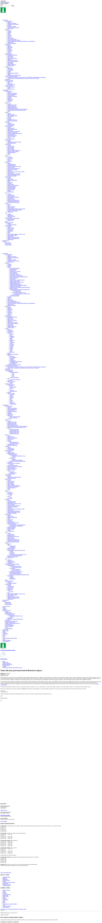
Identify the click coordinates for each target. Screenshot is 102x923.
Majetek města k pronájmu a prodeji (14, 141)
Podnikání (5, 632)
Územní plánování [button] (11, 565)
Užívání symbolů (13, 403)
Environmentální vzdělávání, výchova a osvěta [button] (16, 550)
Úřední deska (7, 79)
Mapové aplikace (11, 147)
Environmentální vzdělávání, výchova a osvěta (16, 208)
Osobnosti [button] (9, 332)
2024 (13, 374)
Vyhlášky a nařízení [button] (11, 384)
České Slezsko (10, 68)
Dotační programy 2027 (12, 104)
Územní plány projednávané (15, 572)
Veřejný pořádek (13, 386)
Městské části (5, 879)
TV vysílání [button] (10, 494)
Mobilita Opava (10, 220)
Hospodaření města (6, 877)
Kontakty (9, 34)
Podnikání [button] (7, 162)
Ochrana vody (10, 229)
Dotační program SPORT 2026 (13, 201)
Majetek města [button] (8, 139)
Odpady (9, 232)
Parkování (9, 118)
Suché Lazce (10, 49)
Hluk (8, 233)
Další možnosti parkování (14, 443)
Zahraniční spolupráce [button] (9, 222)
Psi (10, 389)
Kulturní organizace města (12, 132)
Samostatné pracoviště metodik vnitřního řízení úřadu (20, 287)
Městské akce (10, 130)
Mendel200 (12, 471)
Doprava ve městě (11, 114)
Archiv (9, 111)
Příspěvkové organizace (12, 23)
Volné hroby (12, 358)
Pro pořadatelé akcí (11, 138)
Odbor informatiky (13, 272)
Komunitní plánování (11, 186)
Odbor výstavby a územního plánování (17, 279)
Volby (4, 639)
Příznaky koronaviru (14, 417)
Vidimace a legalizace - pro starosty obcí (22, 293)
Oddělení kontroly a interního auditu (16, 282)
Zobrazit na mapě (3, 810)
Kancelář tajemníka (13, 269)
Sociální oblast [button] (8, 176)
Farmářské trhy (10, 215)
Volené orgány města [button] (9, 80)
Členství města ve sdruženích (13, 73)
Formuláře (9, 31)
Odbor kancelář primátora (14, 268)
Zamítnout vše (9, 921)
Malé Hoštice (10, 47)
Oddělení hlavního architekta (15, 286)
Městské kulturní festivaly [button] (12, 453)
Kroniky (9, 72)
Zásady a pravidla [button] (11, 393)
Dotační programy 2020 (14, 429)
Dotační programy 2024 (14, 433)
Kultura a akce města (7, 610)
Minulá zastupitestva (11, 84)
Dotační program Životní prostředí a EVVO (18, 554)
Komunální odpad (13, 391)
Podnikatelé (12, 340)
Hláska (9, 159)
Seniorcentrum (10, 62)
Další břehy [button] (12, 458)
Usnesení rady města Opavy (15, 379)
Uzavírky (9, 117)
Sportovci (12, 345)
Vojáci (11, 350)
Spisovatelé (12, 344)
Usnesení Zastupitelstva (14, 377)
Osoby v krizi (10, 182)
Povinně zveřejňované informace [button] (11, 76)
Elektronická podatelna (12, 43)
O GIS (9, 154)
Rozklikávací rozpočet (12, 26)
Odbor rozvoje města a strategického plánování (18, 276)
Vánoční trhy (10, 217)
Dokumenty (12, 577)
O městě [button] (6, 66)
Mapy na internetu (11, 149)
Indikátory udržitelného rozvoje (13, 238)
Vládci (11, 349)
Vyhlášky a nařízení (11, 86)
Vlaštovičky (10, 50)
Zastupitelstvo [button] (10, 371)
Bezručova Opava (11, 614)
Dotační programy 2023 (14, 432)
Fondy (11, 401)
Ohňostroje (10, 98)
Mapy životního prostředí (12, 235)
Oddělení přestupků (16, 294)
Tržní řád (11, 388)
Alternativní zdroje (11, 125)
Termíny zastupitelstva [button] (14, 372)
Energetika (5, 609)
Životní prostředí (6, 641)
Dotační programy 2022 (14, 431)
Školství (4, 636)
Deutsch (5, 2)
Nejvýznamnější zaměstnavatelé (13, 168)
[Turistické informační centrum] (3, 12)
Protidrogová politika (11, 187)
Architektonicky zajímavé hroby (16, 361)
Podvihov (9, 48)
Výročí (9, 137)
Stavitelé (11, 346)
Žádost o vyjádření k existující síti (14, 150)
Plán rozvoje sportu (11, 199)
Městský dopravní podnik (12, 60)
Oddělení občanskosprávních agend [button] (19, 292)
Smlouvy (9, 37)
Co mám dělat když (11, 95)
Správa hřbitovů (13, 363)
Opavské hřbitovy (13, 357)
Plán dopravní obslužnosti (12, 120)
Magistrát (4, 878)
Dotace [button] (6, 102)
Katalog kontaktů (8, 244)
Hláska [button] (9, 496)
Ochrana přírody (11, 228)
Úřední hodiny (8, 242)
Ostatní (11, 385)
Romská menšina (11, 184)
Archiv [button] (9, 428)
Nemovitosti (12, 394)
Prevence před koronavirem (15, 416)
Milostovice (10, 46)
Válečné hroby (12, 360)
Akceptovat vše (3, 921)
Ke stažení (9, 97)
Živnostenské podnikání (12, 175)
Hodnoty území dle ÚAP (17, 567)
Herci (11, 335)
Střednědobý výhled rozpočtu (13, 24)
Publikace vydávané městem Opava (14, 75)
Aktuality (9, 22)
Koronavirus (10, 100)
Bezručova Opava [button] (13, 454)
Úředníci (11, 348)
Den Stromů (12, 553)
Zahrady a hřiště (11, 207)
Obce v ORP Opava (16, 570)
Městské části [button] (7, 44)
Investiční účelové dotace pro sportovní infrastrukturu (17, 109)
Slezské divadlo (10, 63)
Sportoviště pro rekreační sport (13, 197)
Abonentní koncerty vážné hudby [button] (14, 463)
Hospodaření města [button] (8, 21)
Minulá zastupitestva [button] (11, 381)
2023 (13, 373)
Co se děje (9, 156)
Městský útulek (10, 236)
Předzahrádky (12, 402)
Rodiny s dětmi (10, 179)
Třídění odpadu (10, 239)
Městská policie (10, 99)
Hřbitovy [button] (9, 355)
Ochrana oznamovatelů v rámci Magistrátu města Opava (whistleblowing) (21, 41)
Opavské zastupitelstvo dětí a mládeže (15, 209)
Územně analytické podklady (13, 151)
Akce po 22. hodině (11, 136)
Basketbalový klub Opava (12, 55)
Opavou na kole (11, 116)
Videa (9, 153)
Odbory (9, 33)
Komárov (9, 45)
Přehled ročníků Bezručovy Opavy (18, 455)
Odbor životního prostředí (15, 280)
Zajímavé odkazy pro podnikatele (14, 173)
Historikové (12, 336)
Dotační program (11, 191)
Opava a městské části (16, 569)
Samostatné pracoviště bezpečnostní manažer (18, 285)
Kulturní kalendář (11, 128)
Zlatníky (9, 52)
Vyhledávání (10, 161)
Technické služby (11, 65)
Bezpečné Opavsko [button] (8, 91)
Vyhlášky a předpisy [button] (9, 85)
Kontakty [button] (4, 241)
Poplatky (9, 87)
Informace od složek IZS (12, 93)
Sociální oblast (5, 633)
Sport (4, 634)
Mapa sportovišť (11, 198)
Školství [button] (6, 203)
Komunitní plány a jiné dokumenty (16, 525)
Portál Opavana (6, 240)
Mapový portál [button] (8, 144)
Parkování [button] (9, 441)
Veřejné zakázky (11, 38)
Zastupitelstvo (10, 81)
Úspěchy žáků (10, 211)
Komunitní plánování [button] (11, 523)
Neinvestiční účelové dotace (13, 108)
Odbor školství (12, 278)
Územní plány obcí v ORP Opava (16, 571)
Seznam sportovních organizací (13, 202)
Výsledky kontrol (18, 291)
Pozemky (11, 400)
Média (4, 631)
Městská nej (10, 67)
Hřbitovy (9, 74)
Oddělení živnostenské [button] (16, 290)
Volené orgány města (7, 884)
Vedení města (10, 83)
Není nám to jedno (11, 146)
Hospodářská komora (12, 165)
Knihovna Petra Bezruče (12, 58)
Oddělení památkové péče (15, 283)
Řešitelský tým (12, 578)
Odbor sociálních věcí (14, 277)
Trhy (4, 637)
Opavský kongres (13, 472)
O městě (4, 881)
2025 (13, 375)
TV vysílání (10, 158)
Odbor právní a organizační (15, 274)
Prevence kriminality (11, 188)
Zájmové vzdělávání (11, 206)
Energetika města (11, 123)
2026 (13, 376)
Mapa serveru (5, 909)
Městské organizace (6, 880)
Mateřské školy (13, 546)
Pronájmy (12, 396)
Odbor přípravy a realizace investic (16, 275)
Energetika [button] (7, 121)
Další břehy (10, 617)
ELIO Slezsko (10, 56)
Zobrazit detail (16, 921)
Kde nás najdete (8, 243)
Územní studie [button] (12, 568)
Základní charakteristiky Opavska (14, 174)
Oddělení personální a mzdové (15, 284)
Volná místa (10, 35)
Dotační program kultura (12, 135)
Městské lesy (10, 59)
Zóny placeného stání (14, 442)
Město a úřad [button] (5, 20)
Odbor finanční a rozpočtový (15, 271)
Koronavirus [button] (10, 415)
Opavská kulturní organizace (13, 61)
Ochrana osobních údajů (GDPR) (14, 40)
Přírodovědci (12, 342)
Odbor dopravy (13, 270)
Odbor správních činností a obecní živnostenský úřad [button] (20, 289)
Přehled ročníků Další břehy (17, 460)
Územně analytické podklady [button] (15, 566)
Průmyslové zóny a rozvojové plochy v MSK (16, 171)
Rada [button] (9, 378)
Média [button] (6, 155)
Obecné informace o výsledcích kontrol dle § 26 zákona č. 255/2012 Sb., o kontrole (23, 78)
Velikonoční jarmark (11, 216)
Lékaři (11, 338)
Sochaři (11, 343)
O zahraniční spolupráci (12, 224)
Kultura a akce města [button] (9, 126)
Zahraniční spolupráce (7, 640)
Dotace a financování (11, 164)
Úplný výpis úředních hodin (5, 872)
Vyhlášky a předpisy (6, 885)
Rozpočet (9, 25)
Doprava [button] (6, 112)
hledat (1, 4)
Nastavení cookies (22, 909)
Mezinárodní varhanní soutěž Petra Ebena (17, 461)
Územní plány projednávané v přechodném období (19, 574)
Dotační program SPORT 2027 (13, 200)
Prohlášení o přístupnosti (12, 909)
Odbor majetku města (12, 143)
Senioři (9, 181)
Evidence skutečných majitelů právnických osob (17, 110)
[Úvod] (5, 18)
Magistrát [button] (7, 29)
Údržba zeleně (10, 231)
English (2, 2)
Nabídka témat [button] (5, 90)
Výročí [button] (9, 470)
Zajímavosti (12, 356)
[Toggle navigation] (10, 18)
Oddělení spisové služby (14, 295)
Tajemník (9, 32)
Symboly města (10, 69)
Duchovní (12, 333)
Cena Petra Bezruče (11, 134)
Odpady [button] (9, 590)
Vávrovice (9, 51)
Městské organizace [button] (9, 53)
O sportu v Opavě (11, 194)
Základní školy (12, 547)
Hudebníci (12, 337)
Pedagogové (12, 352)
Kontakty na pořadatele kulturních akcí (15, 133)
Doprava (4, 608)
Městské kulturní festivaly (12, 129)
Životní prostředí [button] (8, 225)
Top (18, 909)
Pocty (11, 399)
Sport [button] (6, 192)
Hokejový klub (10, 57)
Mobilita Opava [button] (10, 575)
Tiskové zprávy (10, 157)
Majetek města (5, 629)
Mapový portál (5, 630)
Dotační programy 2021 (14, 430)
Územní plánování (11, 219)
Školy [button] (9, 544)
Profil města (10, 170)
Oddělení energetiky (13, 288)
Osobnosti (9, 70)
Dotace (11, 395)
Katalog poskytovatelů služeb (13, 185)
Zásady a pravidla (11, 88)
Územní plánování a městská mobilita (10, 638)
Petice (11, 398)
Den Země (12, 552)
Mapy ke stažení (11, 148)
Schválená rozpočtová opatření (13, 27)
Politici (11, 341)
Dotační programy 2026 (12, 105)
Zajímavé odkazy (11, 42)
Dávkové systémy (11, 189)
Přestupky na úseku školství (13, 210)
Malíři (11, 339)
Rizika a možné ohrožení (12, 94)
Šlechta (11, 347)
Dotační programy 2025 (12, 106)
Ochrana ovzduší (11, 227)
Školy (9, 205)
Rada (9, 82)
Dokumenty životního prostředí (13, 237)
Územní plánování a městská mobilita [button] (12, 218)
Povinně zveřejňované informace (9, 882)
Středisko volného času (12, 64)
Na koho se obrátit (11, 167)
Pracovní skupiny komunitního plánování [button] (17, 524)
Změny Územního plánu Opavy (16, 573)
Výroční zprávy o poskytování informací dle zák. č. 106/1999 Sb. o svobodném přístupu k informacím (27, 77)
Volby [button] (6, 221)
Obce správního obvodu (12, 39)
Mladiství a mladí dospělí (12, 180)
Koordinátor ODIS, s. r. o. (12, 119)
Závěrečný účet (10, 28)
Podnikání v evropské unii (12, 169)
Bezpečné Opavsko (6, 606)
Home (1, 909)
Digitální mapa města (11, 152)
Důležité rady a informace (12, 96)
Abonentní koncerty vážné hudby (14, 131)
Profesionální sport (11, 196)
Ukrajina (9, 101)
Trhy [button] (6, 213)
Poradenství (10, 183)
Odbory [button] (9, 267)
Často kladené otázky (14, 362)
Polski (8, 2)
